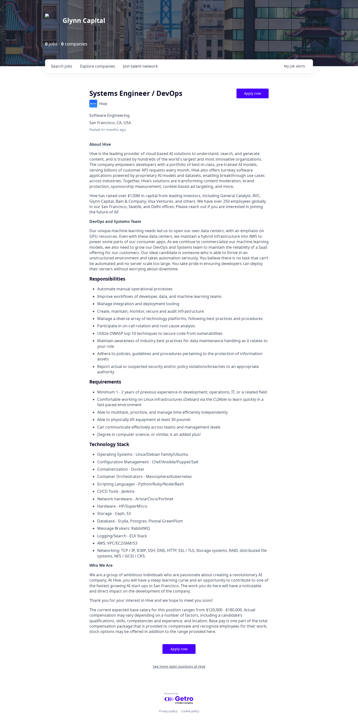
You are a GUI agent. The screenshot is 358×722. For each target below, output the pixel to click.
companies (97, 66)
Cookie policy (190, 711)
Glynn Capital (84, 20)
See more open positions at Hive (179, 666)
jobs (61, 66)
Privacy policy (168, 711)
